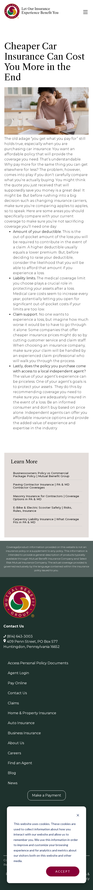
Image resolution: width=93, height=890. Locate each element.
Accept (62, 871)
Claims (13, 703)
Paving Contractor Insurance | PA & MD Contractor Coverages (41, 486)
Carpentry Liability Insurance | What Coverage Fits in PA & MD (46, 520)
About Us (16, 743)
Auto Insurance (21, 723)
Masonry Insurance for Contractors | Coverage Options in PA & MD (46, 497)
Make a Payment (46, 795)
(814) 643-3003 (20, 636)
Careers (14, 753)
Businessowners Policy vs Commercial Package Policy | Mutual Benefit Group (41, 474)
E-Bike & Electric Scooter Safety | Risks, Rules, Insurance (42, 509)
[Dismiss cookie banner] (77, 815)
